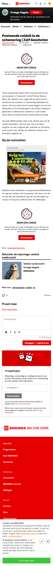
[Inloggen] (45, 3)
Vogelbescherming (16, 248)
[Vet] (6, 332)
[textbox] (26, 322)
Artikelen (28, 26)
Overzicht (5, 26)
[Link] (19, 332)
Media (15, 26)
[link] (18, 287)
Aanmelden (13, 395)
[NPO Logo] (49, 3)
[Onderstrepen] (15, 332)
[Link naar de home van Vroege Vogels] (5, 12)
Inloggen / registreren (37, 342)
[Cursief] (10, 332)
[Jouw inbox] (40, 4)
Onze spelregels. (10, 309)
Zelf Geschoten (8, 42)
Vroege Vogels (19, 12)
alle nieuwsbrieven (22, 404)
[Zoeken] (36, 3)
